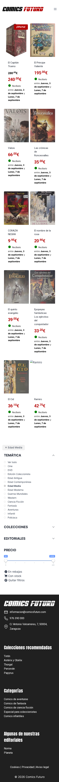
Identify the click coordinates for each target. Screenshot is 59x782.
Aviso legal (42, 767)
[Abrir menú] (55, 9)
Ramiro (38, 399)
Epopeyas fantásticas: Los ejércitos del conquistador (41, 317)
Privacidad (28, 767)
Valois (11, 148)
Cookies (15, 767)
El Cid (11, 399)
